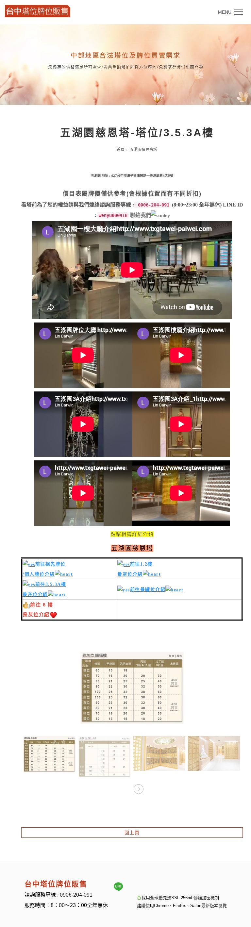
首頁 (121, 149)
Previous (125, 787)
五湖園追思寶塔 (143, 149)
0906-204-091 (76, 895)
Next (138, 787)
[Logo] (37, 10)
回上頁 (132, 832)
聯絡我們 (140, 215)
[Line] (118, 886)
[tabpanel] (125, 64)
